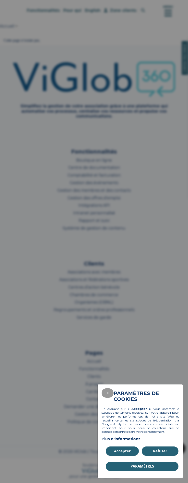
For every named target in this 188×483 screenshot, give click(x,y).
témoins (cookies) (131, 412)
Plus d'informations (121, 438)
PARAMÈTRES (142, 466)
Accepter (122, 450)
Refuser (160, 450)
